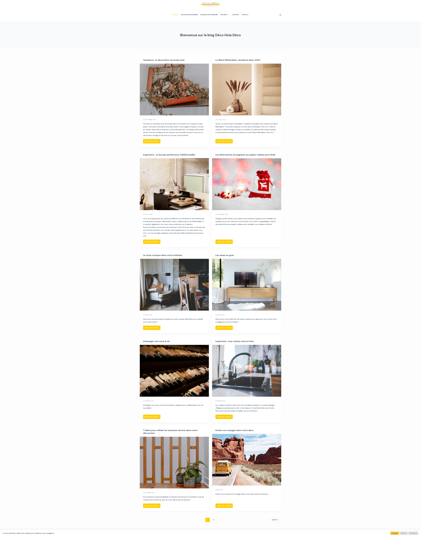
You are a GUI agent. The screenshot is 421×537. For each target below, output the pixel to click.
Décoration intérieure (189, 15)
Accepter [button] (395, 533)
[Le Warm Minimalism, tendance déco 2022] (246, 89)
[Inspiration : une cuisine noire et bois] (246, 371)
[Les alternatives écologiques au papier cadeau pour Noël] (246, 184)
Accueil (175, 15)
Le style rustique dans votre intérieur (162, 255)
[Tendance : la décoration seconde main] (174, 89)
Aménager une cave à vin (156, 341)
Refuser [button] (403, 533)
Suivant (274, 520)
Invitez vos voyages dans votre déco (234, 430)
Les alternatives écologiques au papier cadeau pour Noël (245, 154)
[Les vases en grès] (246, 285)
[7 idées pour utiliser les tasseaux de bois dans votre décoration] (174, 463)
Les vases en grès (224, 255)
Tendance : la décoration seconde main (164, 60)
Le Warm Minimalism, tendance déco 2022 (237, 60)
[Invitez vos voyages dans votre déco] (246, 460)
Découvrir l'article (152, 141)
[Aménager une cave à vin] (174, 371)
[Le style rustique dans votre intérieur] (174, 285)
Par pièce (223, 15)
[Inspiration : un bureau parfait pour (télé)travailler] (174, 184)
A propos (235, 15)
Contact (245, 15)
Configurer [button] (413, 533)
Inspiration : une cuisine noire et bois (234, 341)
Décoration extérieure (209, 15)
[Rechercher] (280, 15)
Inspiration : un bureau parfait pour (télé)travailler (169, 154)
